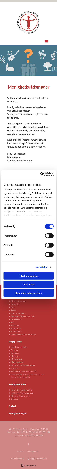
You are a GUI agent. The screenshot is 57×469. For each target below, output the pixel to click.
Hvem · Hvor (15, 341)
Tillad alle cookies (28, 276)
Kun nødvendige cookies (28, 293)
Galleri (12, 406)
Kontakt (20, 452)
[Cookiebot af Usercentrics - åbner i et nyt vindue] (41, 174)
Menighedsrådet (17, 384)
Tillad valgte (28, 284)
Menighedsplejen (18, 413)
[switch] (49, 235)
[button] (28, 42)
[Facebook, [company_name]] (28, 444)
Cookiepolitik (32, 452)
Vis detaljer (42, 267)
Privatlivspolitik (17, 458)
